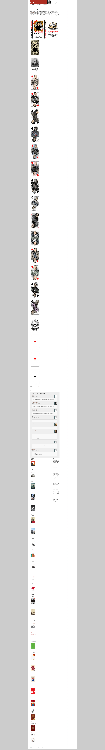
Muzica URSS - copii (33, 634)
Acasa (31, 4)
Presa (39, 4)
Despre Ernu (33, 4)
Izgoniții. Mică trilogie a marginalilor (33, 515)
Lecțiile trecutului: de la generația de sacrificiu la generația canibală (56, 492)
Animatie (37, 386)
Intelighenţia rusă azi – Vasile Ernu (33, 583)
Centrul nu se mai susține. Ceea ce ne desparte (33, 480)
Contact (43, 4)
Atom (44, 747)
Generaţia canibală (32, 459)
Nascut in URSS (33, 620)
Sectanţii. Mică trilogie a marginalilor (33, 561)
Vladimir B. (34, 430)
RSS (42, 747)
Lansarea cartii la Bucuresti (33, 630)
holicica (33, 449)
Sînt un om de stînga (33, 572)
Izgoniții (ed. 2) (33, 469)
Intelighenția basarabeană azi (33, 549)
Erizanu (31, 12)
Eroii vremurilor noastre (33, 638)
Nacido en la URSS (33, 663)
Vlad (33, 423)
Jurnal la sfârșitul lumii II (33, 492)
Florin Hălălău (34, 409)
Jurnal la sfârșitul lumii (33, 526)
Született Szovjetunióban (33, 698)
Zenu (33, 12)
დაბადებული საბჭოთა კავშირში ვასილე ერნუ (33, 711)
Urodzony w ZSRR (33, 723)
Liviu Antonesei (35, 402)
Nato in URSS (33, 674)
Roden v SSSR (33, 652)
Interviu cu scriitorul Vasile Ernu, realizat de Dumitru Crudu (56, 486)
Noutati (39, 386)
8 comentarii (31, 387)
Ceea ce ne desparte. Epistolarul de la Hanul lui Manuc (33, 595)
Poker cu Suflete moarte (37, 10)
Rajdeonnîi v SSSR (33, 641)
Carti (37, 4)
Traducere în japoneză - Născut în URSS (33, 735)
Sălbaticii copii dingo (33, 503)
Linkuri (46, 4)
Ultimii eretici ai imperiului (33, 607)
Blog (41, 4)
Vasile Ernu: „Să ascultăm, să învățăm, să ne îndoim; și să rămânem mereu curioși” (56, 477)
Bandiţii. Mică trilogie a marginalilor (33, 538)
